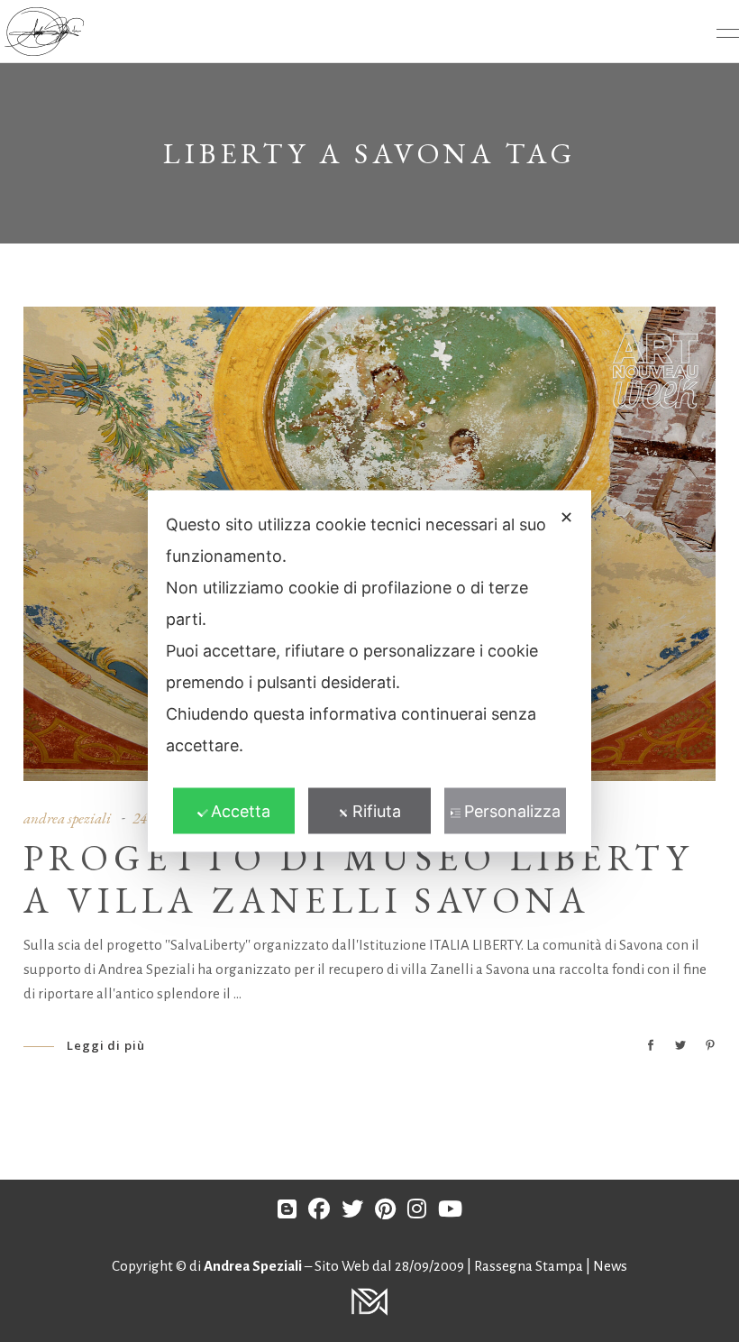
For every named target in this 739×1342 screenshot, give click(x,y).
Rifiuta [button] (376, 811)
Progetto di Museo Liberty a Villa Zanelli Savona (358, 879)
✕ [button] (566, 517)
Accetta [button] (240, 811)
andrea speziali (67, 818)
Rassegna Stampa (530, 1265)
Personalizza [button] (512, 811)
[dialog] (369, 671)
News (610, 1265)
